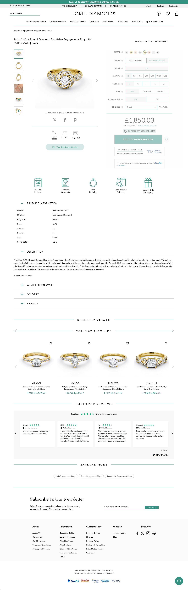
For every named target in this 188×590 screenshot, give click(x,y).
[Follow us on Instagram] (148, 535)
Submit (39, 13)
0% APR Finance (118, 6)
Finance (89, 537)
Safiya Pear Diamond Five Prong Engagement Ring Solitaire (74, 388)
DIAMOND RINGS (58, 22)
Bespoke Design (93, 533)
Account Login (119, 533)
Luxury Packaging (67, 537)
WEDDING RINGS (78, 22)
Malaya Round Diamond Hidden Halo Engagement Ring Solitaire (113, 388)
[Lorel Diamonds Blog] (94, 15)
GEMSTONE (122, 22)
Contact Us (173, 6)
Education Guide (67, 533)
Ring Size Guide (66, 541)
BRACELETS (137, 22)
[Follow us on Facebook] (137, 535)
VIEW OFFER (95, 2)
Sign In (149, 6)
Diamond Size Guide (68, 549)
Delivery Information (95, 545)
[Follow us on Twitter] (142, 534)
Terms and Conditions (41, 545)
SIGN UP (151, 507)
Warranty (90, 553)
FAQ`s (62, 557)
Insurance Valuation (68, 553)
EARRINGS (94, 22)
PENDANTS (108, 22)
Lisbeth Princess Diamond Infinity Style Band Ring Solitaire (151, 388)
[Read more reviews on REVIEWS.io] (160, 455)
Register (160, 6)
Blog (115, 537)
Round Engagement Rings (91, 476)
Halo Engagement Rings (65, 476)
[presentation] (32, 81)
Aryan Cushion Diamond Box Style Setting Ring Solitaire (36, 388)
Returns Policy (92, 541)
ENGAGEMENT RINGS (36, 22)
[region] (94, 434)
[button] (16, 434)
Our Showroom (38, 541)
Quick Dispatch (154, 22)
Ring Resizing (65, 545)
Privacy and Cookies (41, 549)
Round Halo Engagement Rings (119, 476)
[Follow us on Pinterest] (154, 534)
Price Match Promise (95, 549)
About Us (36, 533)
